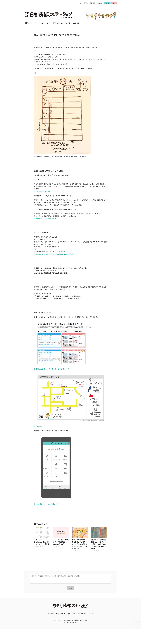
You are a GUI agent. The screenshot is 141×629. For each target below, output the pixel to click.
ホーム (80, 3)
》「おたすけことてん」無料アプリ (46, 504)
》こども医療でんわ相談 (43, 191)
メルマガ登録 (81, 614)
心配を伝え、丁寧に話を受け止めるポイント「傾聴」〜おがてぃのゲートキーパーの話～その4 (98, 544)
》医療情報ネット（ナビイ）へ (45, 218)
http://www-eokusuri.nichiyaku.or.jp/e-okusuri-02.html (55, 254)
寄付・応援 (71, 614)
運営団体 (92, 3)
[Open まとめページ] (49, 23)
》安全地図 (38, 426)
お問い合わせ (60, 614)
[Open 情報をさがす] (35, 23)
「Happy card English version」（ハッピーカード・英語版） (42, 542)
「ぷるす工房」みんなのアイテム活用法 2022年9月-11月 (60, 542)
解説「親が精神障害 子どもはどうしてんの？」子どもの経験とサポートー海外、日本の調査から (79, 544)
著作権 (86, 3)
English (99, 3)
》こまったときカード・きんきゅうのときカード (51, 369)
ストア (91, 614)
